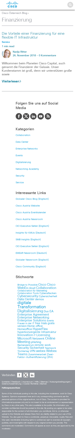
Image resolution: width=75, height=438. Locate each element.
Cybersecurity (27, 296)
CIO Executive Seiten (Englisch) (32, 226)
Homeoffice (24, 329)
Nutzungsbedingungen (60, 382)
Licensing (43, 335)
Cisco (42, 284)
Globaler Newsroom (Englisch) (32, 260)
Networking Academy (27, 169)
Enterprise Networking (33, 317)
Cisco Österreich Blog (14, 13)
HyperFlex (40, 329)
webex (41, 351)
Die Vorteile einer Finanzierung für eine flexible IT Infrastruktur (33, 35)
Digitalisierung (23, 162)
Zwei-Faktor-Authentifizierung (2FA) (35, 356)
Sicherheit (37, 347)
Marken (43, 384)
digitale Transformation (31, 305)
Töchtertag (23, 351)
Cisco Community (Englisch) (31, 267)
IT (35, 335)
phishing (36, 342)
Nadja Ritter (20, 52)
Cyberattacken (48, 293)
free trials (41, 323)
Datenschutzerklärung (11, 384)
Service (20, 182)
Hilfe (37, 382)
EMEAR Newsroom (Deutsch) (31, 253)
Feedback (16, 382)
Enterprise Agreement (33, 314)
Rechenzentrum (25, 345)
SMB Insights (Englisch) (28, 239)
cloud (32, 288)
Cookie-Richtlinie (30, 384)
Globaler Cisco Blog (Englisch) (32, 199)
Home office (35, 326)
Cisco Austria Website (28, 206)
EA (52, 311)
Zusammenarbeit (37, 354)
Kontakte (6, 382)
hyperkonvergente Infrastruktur (36, 332)
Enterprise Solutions (31, 320)
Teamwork (50, 348)
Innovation (25, 335)
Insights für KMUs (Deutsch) (31, 233)
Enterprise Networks (27, 149)
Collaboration (23, 135)
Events (19, 155)
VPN (32, 351)
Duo (46, 311)
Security (20, 176)
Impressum (27, 382)
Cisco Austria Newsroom (29, 219)
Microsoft (24, 338)
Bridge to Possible (27, 285)
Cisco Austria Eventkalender (31, 212)
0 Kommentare (47, 55)
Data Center (22, 142)
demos (39, 299)
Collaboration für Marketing (32, 291)
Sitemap (44, 382)
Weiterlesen (10, 81)
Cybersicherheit (48, 296)
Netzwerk (38, 338)
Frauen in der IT (25, 323)
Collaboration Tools (28, 293)
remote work (43, 345)
